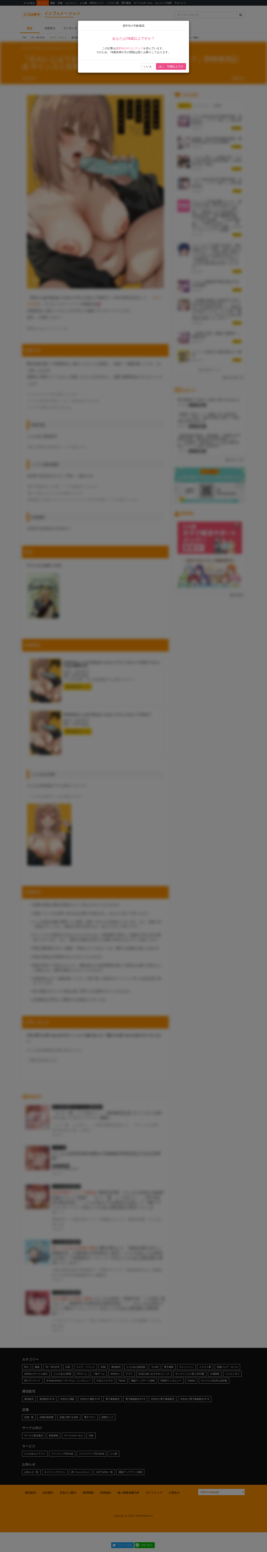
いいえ (148, 66)
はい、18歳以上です (171, 66)
